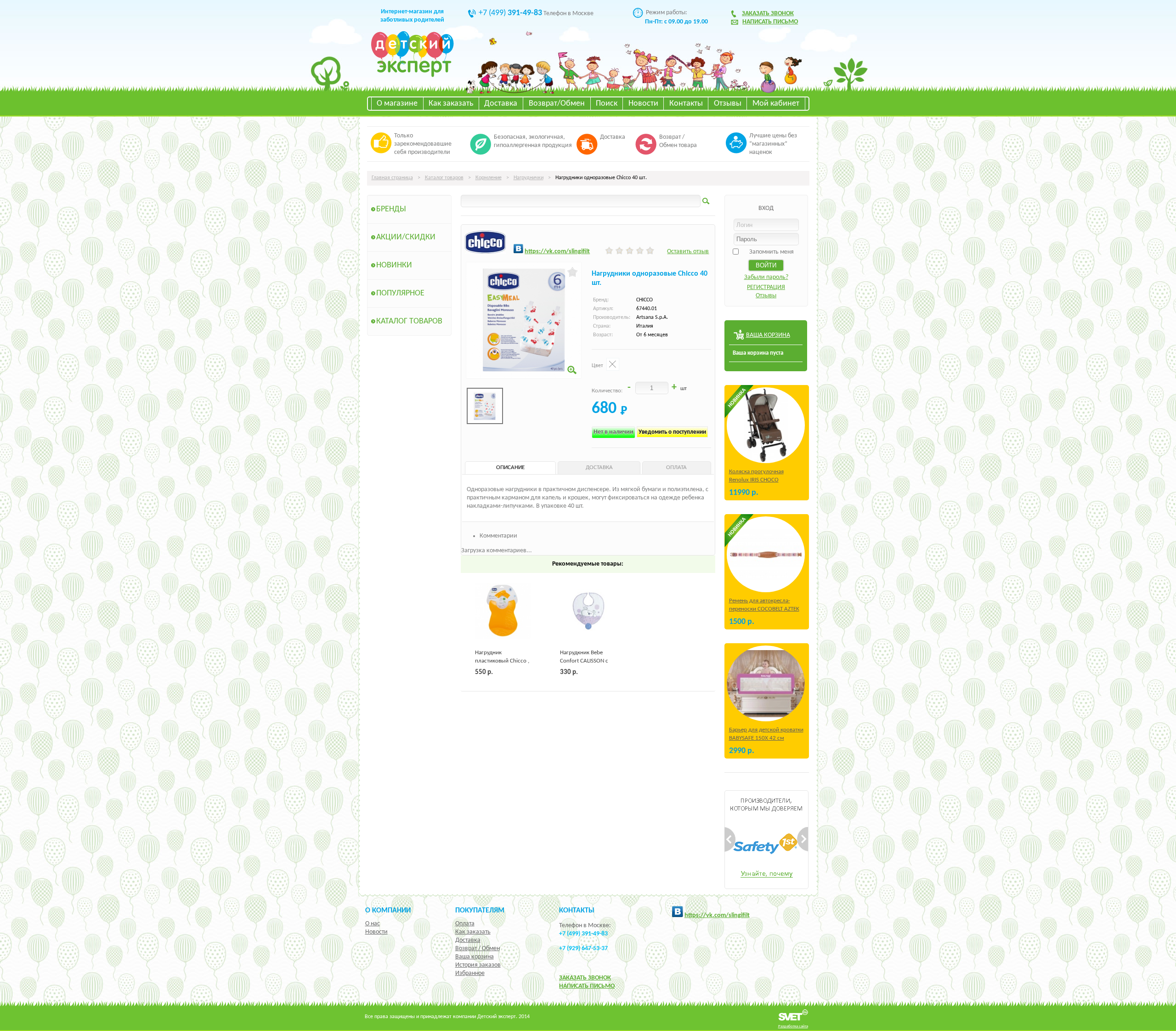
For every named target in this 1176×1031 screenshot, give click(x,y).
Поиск (606, 103)
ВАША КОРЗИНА (768, 335)
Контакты (686, 103)
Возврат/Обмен (557, 103)
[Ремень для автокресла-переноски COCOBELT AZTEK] (766, 554)
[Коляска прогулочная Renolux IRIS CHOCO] (766, 425)
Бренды (391, 209)
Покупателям (479, 910)
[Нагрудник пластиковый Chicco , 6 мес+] (503, 611)
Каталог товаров (444, 178)
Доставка (500, 103)
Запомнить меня (771, 252)
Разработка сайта (793, 1026)
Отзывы (727, 103)
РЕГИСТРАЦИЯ (766, 287)
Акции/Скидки (405, 237)
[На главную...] (412, 75)
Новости (643, 103)
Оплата (465, 923)
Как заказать (451, 103)
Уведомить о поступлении (672, 432)
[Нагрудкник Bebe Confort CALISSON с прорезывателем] (588, 611)
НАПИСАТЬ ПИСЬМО (587, 986)
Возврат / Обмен (477, 948)
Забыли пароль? (766, 277)
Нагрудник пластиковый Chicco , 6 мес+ (502, 661)
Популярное (400, 293)
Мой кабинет (775, 103)
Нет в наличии (613, 432)
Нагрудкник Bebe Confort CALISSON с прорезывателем (584, 661)
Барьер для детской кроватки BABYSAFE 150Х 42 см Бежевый (766, 738)
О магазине (397, 103)
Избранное (470, 973)
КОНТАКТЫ (576, 910)
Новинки (394, 265)
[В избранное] (572, 272)
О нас (372, 923)
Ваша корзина (474, 956)
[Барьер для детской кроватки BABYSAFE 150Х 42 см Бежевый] (766, 683)
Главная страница (392, 178)
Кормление (488, 178)
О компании (388, 910)
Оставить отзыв (688, 251)
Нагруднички (528, 178)
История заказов (478, 965)
